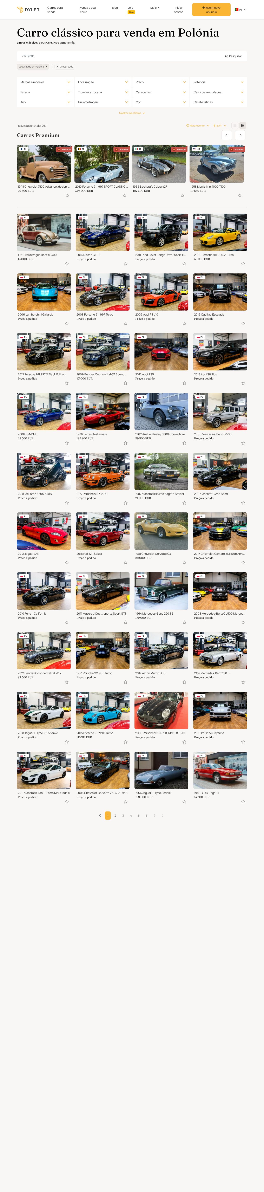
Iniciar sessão (178, 10)
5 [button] (139, 815)
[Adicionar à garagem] (67, 195)
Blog (115, 7)
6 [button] (147, 815)
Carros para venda (55, 10)
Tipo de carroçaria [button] (90, 92)
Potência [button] (199, 82)
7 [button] (154, 815)
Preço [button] (140, 82)
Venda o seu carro (88, 10)
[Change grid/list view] (234, 125)
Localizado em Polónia (31, 66)
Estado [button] (25, 92)
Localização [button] (86, 82)
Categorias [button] (143, 92)
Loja (131, 10)
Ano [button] (23, 102)
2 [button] (115, 815)
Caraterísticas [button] (203, 102)
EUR (219, 125)
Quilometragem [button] (88, 102)
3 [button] (123, 815)
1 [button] (107, 815)
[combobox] (132, 56)
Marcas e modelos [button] (32, 82)
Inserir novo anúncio (212, 10)
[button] (162, 815)
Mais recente (197, 125)
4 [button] (131, 815)
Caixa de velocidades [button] (207, 92)
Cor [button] (138, 102)
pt (240, 10)
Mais (153, 7)
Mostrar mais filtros (130, 113)
